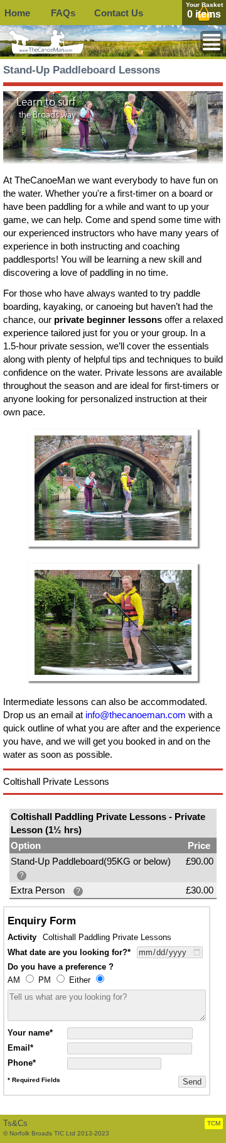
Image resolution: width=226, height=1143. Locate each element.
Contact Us (118, 13)
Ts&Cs (15, 1123)
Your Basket (204, 4)
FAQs (63, 13)
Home (17, 13)
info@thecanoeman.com (135, 714)
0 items (204, 14)
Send (192, 1081)
